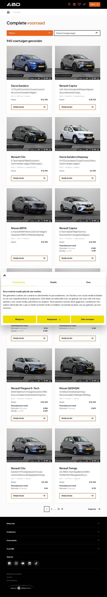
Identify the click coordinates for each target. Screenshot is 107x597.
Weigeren (19, 319)
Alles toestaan (87, 319)
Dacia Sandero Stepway (73, 156)
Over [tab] (88, 282)
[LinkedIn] (29, 563)
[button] (94, 509)
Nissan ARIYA (18, 228)
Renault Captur (68, 85)
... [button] (55, 509)
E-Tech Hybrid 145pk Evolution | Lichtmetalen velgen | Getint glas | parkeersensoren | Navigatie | (26, 163)
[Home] (13, 4)
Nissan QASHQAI (69, 388)
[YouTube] (23, 563)
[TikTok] (36, 563)
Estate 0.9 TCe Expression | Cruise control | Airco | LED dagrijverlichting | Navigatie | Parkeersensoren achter (27, 474)
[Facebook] (9, 563)
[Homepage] (8, 12)
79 (62, 509)
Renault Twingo (68, 468)
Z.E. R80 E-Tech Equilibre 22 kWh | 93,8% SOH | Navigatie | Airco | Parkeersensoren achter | (74, 474)
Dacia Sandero (20, 85)
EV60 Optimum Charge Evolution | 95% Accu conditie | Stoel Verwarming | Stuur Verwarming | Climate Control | (29, 394)
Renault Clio (18, 156)
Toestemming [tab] (18, 282)
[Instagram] (16, 563)
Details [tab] (53, 282)
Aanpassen (52, 319)
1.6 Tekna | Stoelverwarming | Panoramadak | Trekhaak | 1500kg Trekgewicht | (74, 394)
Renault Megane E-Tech (25, 388)
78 (59, 509)
